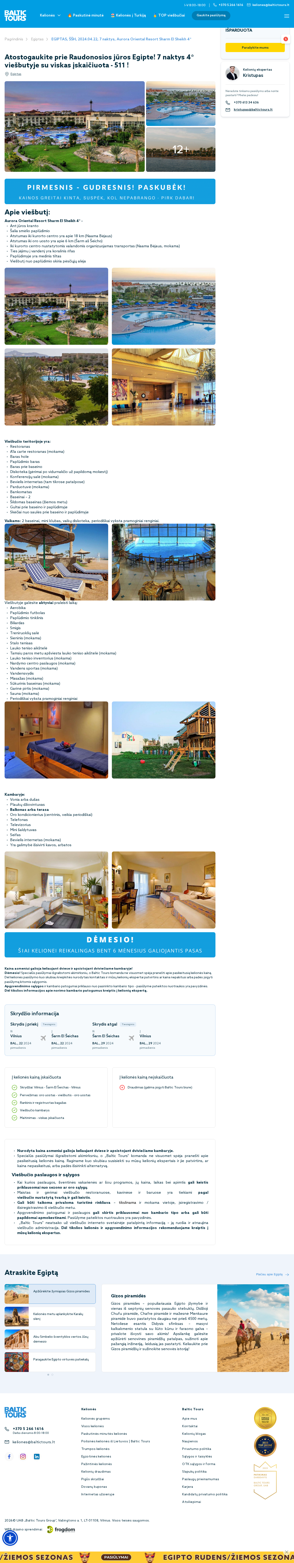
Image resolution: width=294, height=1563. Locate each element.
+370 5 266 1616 (28, 1429)
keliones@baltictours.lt (33, 1442)
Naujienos (190, 1441)
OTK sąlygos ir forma (198, 1464)
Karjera (187, 1487)
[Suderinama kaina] (285, 39)
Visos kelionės (92, 1426)
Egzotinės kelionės (96, 1457)
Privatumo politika (196, 1449)
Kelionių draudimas (96, 1472)
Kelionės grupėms (95, 1419)
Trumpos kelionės (95, 1449)
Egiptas (37, 39)
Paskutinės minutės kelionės (104, 1434)
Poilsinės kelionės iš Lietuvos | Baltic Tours (115, 1441)
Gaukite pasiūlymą (211, 15)
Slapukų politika (194, 1472)
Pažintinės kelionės (96, 1464)
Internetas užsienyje (98, 1494)
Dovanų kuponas (94, 1487)
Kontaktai (190, 1426)
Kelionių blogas (194, 1434)
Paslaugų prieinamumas (200, 1479)
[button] (10, 1538)
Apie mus (189, 1419)
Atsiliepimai (191, 1502)
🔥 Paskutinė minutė (86, 15)
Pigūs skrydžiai (92, 1479)
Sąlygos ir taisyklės (197, 1457)
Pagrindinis (14, 39)
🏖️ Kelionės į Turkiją (128, 15)
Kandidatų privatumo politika (204, 1494)
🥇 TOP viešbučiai (169, 15)
